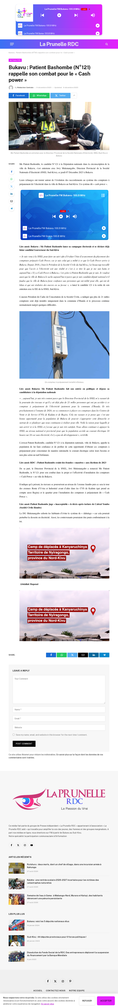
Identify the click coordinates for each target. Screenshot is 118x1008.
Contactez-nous (55, 991)
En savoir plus (47, 1004)
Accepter (106, 1001)
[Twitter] (11, 186)
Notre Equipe (77, 991)
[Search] (106, 44)
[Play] (59, 15)
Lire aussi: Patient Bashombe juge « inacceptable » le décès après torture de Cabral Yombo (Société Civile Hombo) (64, 505)
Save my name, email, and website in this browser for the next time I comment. (51, 735)
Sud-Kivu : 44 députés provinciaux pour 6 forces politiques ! (56, 937)
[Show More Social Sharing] (74, 95)
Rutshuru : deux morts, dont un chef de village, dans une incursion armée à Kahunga (64, 865)
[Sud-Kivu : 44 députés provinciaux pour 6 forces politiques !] (16, 940)
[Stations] (103, 195)
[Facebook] (11, 172)
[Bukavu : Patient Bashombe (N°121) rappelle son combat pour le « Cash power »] (59, 126)
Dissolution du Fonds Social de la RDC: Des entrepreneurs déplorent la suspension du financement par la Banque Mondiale (68, 954)
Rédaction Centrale (25, 87)
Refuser (87, 1001)
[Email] (11, 201)
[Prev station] (76, 15)
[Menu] (12, 44)
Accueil (37, 991)
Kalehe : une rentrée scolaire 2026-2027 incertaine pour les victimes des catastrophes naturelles (63, 881)
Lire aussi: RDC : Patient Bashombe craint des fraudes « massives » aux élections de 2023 (62, 462)
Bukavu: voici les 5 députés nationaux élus (48, 921)
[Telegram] (11, 208)
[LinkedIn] (11, 194)
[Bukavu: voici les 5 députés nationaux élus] (16, 925)
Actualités (15, 60)
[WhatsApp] (11, 179)
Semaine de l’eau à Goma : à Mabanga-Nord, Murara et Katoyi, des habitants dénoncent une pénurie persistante (65, 897)
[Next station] (42, 15)
